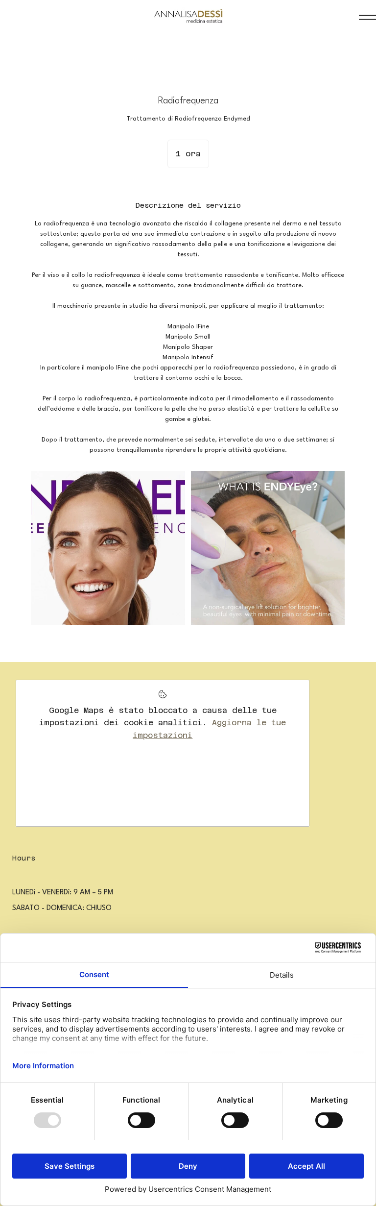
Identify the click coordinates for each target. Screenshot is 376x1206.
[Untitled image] (108, 548)
